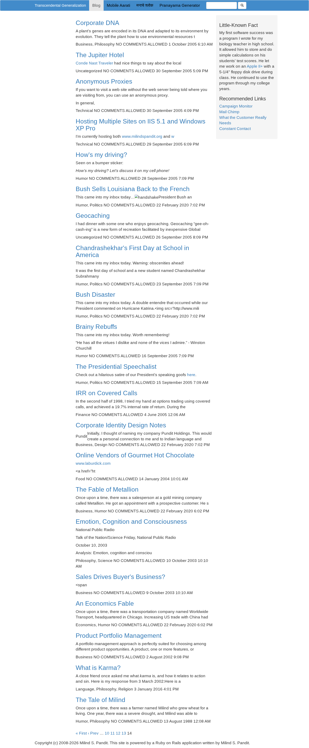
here (191, 375)
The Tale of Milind (100, 699)
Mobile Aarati (118, 5)
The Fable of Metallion (107, 489)
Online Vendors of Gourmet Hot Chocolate (135, 455)
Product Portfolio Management (118, 635)
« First (81, 733)
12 (118, 733)
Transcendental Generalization (60, 5)
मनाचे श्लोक (144, 5)
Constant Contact (235, 128)
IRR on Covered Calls (106, 393)
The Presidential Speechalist (116, 366)
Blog (96, 5)
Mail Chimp (229, 112)
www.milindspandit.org (142, 136)
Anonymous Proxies (104, 81)
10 (107, 733)
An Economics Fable (105, 603)
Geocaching (93, 215)
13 (123, 733)
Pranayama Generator (180, 5)
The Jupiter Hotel (100, 54)
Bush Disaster (95, 294)
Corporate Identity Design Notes (121, 425)
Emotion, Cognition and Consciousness (131, 521)
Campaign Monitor (235, 106)
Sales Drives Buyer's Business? (120, 576)
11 (112, 733)
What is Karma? (98, 667)
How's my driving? (101, 154)
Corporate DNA (97, 22)
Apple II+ (255, 66)
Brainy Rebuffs (96, 326)
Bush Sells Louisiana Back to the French (133, 188)
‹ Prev (93, 733)
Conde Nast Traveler (94, 63)
